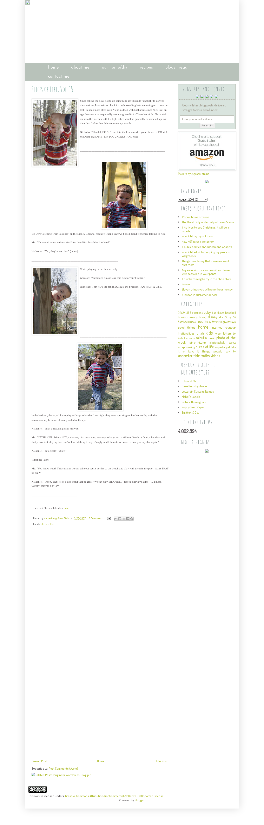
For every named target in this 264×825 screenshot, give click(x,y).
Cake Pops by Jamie (194, 386)
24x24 (181, 313)
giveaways (229, 322)
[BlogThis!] (120, 519)
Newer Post (40, 761)
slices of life (47, 524)
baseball (230, 313)
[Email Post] (108, 518)
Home (100, 761)
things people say (216, 351)
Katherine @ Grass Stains (57, 518)
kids (209, 332)
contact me (59, 77)
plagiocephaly (217, 342)
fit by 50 (230, 317)
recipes (146, 67)
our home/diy (114, 67)
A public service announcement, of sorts (207, 247)
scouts (232, 342)
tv (234, 351)
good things (186, 327)
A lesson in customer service (200, 295)
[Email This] (116, 519)
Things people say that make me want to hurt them (207, 263)
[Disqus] (100, 588)
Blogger (139, 800)
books (182, 317)
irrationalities (186, 333)
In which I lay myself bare (197, 236)
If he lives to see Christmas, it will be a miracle (205, 229)
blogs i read (176, 67)
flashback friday (187, 321)
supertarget (222, 347)
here (66, 508)
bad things (218, 312)
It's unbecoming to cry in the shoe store (207, 279)
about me (80, 67)
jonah (200, 333)
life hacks (189, 338)
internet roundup (224, 327)
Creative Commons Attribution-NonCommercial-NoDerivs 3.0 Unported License (114, 796)
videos (215, 355)
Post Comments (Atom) (63, 768)
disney (212, 317)
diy (221, 317)
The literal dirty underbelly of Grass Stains (208, 222)
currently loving (196, 317)
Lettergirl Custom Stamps (198, 391)
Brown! (186, 284)
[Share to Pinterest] (132, 519)
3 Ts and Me (189, 381)
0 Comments (96, 518)
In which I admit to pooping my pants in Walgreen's (206, 254)
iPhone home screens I (196, 217)
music (211, 338)
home (53, 67)
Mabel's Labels (191, 397)
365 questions (194, 312)
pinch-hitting (198, 342)
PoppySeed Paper (193, 407)
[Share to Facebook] (128, 519)
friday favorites (213, 321)
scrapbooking (186, 347)
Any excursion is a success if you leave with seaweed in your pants (206, 272)
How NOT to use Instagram (198, 242)
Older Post (161, 761)
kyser (218, 333)
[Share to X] (124, 519)
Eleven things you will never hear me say (207, 289)
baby (207, 312)
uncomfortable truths (194, 355)
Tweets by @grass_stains (193, 174)
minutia (201, 337)
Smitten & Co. (190, 412)
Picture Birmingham (194, 402)
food (200, 321)
